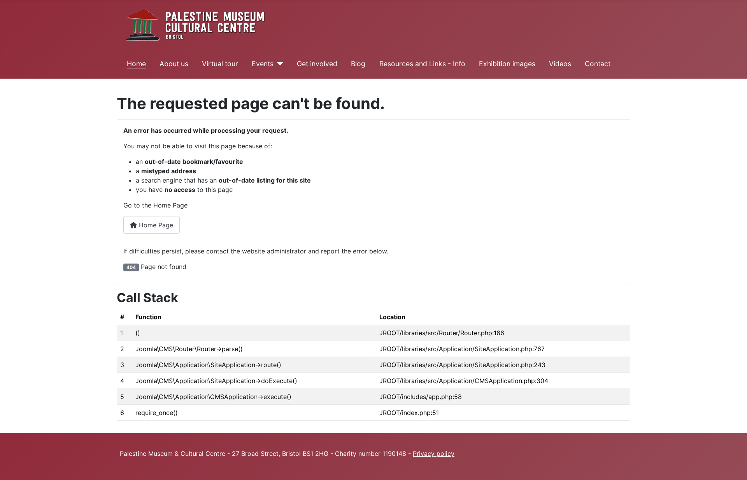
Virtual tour (220, 64)
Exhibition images (507, 64)
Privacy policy (433, 453)
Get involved (317, 64)
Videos (560, 64)
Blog (358, 64)
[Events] (278, 64)
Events (263, 64)
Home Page (155, 225)
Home (136, 64)
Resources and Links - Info (422, 64)
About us (174, 64)
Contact (597, 64)
